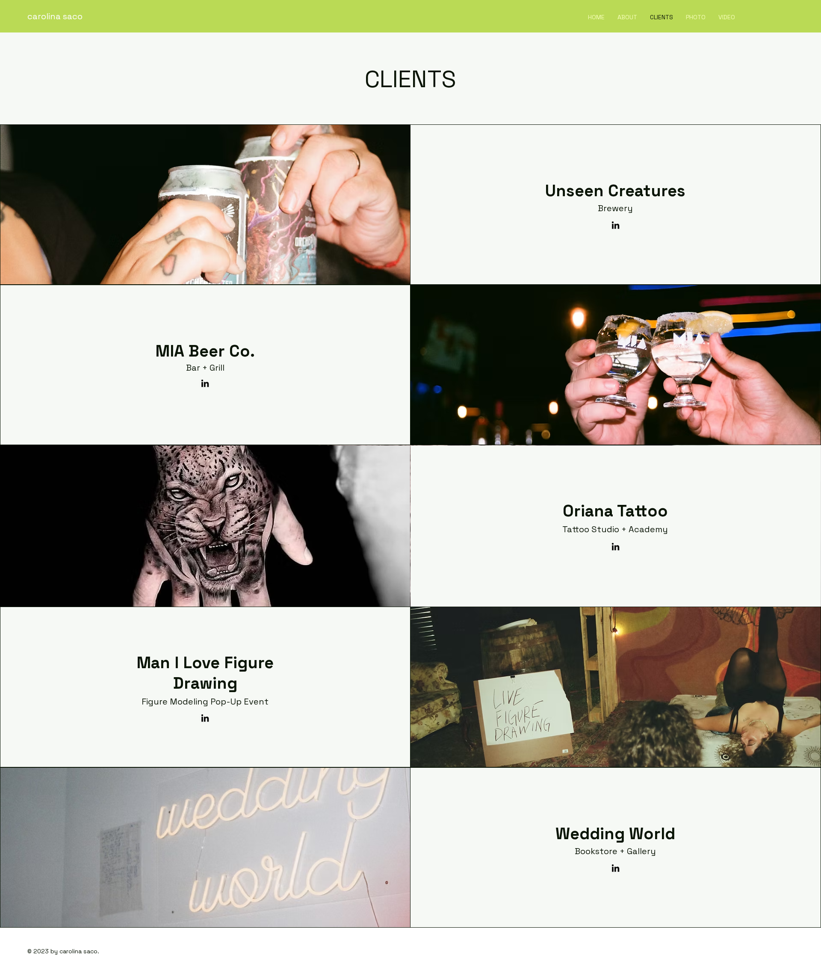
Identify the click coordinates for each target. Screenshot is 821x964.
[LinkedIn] (615, 225)
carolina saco (55, 16)
